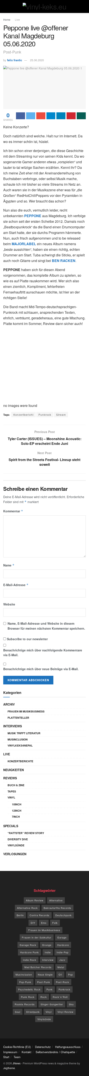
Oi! (60, 974)
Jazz (62, 959)
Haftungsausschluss (68, 1047)
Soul (17, 1011)
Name (8, 565)
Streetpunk (33, 1011)
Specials (10, 826)
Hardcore (63, 945)
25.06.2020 (37, 60)
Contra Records (39, 915)
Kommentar (13, 511)
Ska (71, 1004)
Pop (70, 974)
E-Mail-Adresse (16, 585)
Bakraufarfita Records (57, 908)
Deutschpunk (63, 915)
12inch (16, 810)
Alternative (56, 900)
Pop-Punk (25, 982)
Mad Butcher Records (38, 967)
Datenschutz (43, 1047)
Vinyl (11, 797)
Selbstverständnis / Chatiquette (55, 1052)
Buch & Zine (16, 785)
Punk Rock (28, 997)
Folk (55, 922)
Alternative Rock (27, 908)
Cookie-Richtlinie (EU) (17, 1047)
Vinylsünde (16, 845)
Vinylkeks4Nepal (20, 745)
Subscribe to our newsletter (27, 639)
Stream (61, 414)
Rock (43, 997)
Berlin (20, 915)
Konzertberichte (20, 761)
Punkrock (44, 414)
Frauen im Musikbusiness (26, 711)
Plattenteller (18, 718)
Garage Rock (28, 945)
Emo (43, 922)
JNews (17, 1063)
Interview (48, 959)
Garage (62, 937)
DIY (33, 922)
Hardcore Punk (29, 952)
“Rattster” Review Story (26, 833)
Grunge (46, 945)
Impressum (10, 1052)
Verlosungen (14, 854)
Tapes (12, 791)
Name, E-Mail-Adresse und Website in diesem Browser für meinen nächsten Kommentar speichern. (46, 625)
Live (17, 19)
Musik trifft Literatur (24, 733)
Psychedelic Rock (29, 989)
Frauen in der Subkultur (36, 937)
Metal (60, 967)
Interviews (12, 726)
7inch (16, 817)
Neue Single (45, 974)
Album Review (34, 900)
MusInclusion (18, 739)
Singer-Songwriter (52, 1004)
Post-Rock (62, 982)
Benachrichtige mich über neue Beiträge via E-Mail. (41, 669)
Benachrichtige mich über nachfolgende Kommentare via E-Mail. (42, 652)
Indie (48, 952)
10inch (16, 804)
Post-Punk (43, 982)
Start (6, 1057)
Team (17, 1057)
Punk (49, 989)
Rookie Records (25, 1004)
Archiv (9, 704)
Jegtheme (9, 1068)
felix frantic (14, 60)
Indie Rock (29, 959)
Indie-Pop (62, 952)
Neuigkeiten (13, 770)
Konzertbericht (23, 414)
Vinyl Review (65, 1011)
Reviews (10, 778)
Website (9, 604)
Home (6, 19)
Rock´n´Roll (60, 997)
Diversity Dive (18, 839)
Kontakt (26, 1052)
